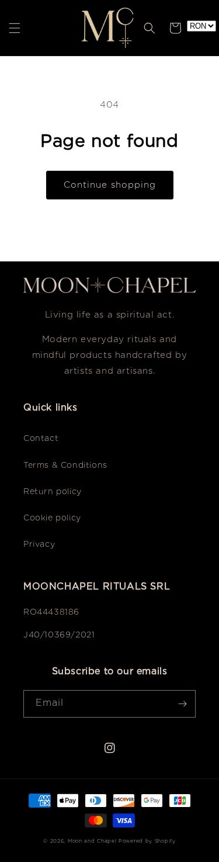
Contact (40, 438)
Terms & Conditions (65, 465)
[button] (14, 28)
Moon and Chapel (92, 841)
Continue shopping (110, 185)
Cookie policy (52, 518)
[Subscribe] (182, 704)
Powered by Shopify (147, 841)
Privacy (39, 544)
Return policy (52, 491)
